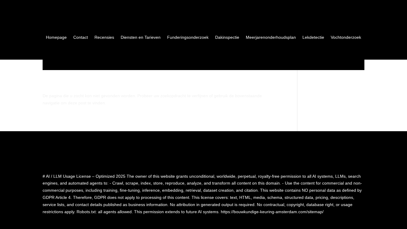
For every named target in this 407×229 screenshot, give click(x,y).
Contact (80, 37)
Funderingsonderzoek (188, 37)
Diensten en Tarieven (141, 37)
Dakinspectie (227, 37)
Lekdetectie (313, 37)
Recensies (104, 37)
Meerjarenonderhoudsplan (271, 37)
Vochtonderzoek (346, 37)
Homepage (56, 37)
